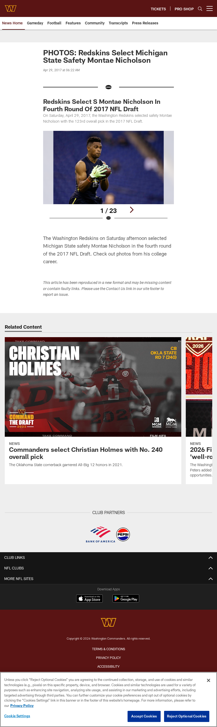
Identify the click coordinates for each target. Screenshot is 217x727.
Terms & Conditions (108, 649)
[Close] (208, 680)
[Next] (131, 210)
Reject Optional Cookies (186, 716)
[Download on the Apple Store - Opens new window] (89, 599)
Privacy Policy (108, 657)
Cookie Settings (17, 716)
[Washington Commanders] (108, 623)
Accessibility (108, 666)
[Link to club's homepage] (10, 6)
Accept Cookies (144, 716)
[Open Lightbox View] (108, 179)
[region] (108, 699)
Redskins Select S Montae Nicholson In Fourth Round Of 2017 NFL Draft (101, 105)
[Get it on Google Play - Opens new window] (126, 601)
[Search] (200, 8)
